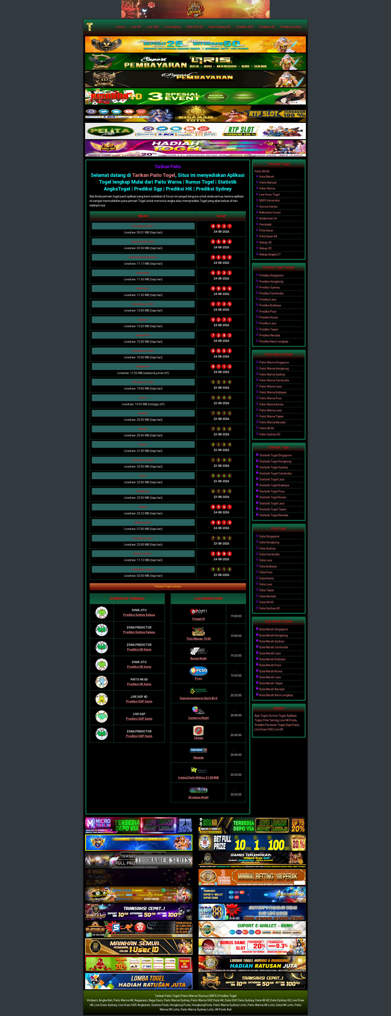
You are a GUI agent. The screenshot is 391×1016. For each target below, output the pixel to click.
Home (121, 27)
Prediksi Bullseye (270, 305)
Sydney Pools (160, 1005)
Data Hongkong (269, 542)
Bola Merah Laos (270, 653)
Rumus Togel (277, 715)
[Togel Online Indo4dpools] (138, 981)
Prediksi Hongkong (271, 281)
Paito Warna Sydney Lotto (229, 1005)
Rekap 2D (265, 248)
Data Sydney (267, 548)
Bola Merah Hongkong (273, 635)
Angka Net (105, 1000)
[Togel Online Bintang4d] (138, 912)
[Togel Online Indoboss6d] (252, 825)
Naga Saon (156, 1000)
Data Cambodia (269, 554)
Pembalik (265, 224)
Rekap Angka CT (270, 254)
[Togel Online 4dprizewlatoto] (138, 946)
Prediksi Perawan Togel (270, 725)
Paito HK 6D (195, 27)
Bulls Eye (142, 288)
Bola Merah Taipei (270, 683)
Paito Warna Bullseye (273, 392)
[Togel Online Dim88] (195, 62)
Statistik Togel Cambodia (275, 473)
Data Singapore (269, 536)
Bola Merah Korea (270, 671)
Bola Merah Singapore (273, 629)
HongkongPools (202, 1005)
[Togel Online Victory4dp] (138, 842)
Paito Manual (267, 182)
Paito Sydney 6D (219, 27)
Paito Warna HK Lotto (261, 1005)
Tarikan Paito (168, 166)
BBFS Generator (269, 200)
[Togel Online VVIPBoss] (195, 44)
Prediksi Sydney (291, 27)
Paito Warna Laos (270, 386)
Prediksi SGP (244, 27)
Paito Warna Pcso (270, 398)
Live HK (136, 27)
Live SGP (153, 27)
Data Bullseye (268, 566)
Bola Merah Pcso (270, 665)
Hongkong (142, 491)
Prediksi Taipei (268, 329)
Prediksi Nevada (269, 335)
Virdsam (92, 1000)
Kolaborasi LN (268, 218)
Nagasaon (140, 1000)
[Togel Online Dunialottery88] (252, 877)
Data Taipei (266, 590)
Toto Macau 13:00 (142, 304)
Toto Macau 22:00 (142, 460)
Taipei (142, 507)
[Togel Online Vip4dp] (252, 860)
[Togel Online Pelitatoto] (195, 131)
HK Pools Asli (223, 1009)
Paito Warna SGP (201, 1000)
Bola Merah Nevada (271, 689)
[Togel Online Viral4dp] (195, 148)
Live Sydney (173, 27)
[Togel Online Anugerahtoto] (252, 894)
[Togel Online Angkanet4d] (252, 929)
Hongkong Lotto (142, 538)
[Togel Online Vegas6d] (138, 877)
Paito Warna (267, 188)
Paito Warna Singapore (274, 362)
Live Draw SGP (264, 729)
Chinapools (142, 335)
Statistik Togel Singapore (275, 455)
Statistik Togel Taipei (272, 509)
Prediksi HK (267, 27)
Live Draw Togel (269, 194)
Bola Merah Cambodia (273, 647)
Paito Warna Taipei (271, 416)
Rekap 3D (265, 242)
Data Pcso (265, 572)
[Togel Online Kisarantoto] (195, 114)
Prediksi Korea (268, 317)
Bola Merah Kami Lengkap (276, 695)
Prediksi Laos (267, 299)
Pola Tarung (270, 720)
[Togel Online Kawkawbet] (138, 860)
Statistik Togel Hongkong (275, 461)
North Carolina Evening (142, 257)
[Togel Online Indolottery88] (252, 912)
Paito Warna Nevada (272, 422)
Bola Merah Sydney (271, 641)
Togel (168, 175)
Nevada (142, 413)
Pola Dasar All (268, 236)
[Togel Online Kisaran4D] (195, 96)
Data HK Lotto (284, 1005)
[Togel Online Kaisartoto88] (138, 964)
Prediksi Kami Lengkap (273, 341)
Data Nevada (267, 596)
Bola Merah (266, 176)
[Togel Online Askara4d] (138, 894)
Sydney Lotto (142, 522)
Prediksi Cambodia (271, 293)
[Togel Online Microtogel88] (138, 825)
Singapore (142, 366)
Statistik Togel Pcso (272, 491)
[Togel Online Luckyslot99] (252, 842)
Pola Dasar (266, 230)
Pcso (142, 397)
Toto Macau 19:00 (142, 382)
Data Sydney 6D (269, 608)
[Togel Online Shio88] (252, 964)
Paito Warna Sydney (272, 374)
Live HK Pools (288, 720)
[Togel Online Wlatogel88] (138, 929)
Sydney (142, 319)
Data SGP (231, 1000)
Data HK (218, 1000)
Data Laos (265, 560)
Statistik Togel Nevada (273, 515)
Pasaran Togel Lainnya (168, 586)
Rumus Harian (268, 206)
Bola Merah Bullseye (272, 659)
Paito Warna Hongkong (274, 368)
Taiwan (142, 428)
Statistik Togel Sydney (273, 467)
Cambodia (142, 272)
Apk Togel (261, 715)
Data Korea (266, 578)
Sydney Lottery (142, 553)
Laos (142, 475)
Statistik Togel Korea (272, 497)
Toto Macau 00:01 (142, 226)
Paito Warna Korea (271, 404)
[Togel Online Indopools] (252, 946)
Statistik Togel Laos (271, 479)
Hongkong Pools (180, 1005)
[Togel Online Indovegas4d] (252, 981)
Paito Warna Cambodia (274, 380)
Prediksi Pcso (268, 311)
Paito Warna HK (123, 1000)
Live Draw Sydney (105, 1005)
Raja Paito (292, 725)
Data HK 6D (266, 602)
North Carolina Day (142, 241)
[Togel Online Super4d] (195, 79)
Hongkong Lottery (142, 569)
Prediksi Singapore (271, 275)
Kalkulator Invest (270, 212)
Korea (142, 444)
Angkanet (143, 1005)
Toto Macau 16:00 (142, 350)
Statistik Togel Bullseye (274, 485)
